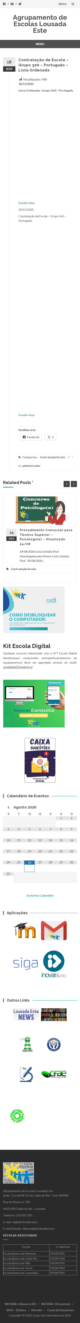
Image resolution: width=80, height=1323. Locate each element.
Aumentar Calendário (40, 895)
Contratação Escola (52, 457)
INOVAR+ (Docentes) (55, 1304)
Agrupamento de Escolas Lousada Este (40, 24)
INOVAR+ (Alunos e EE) (20, 1304)
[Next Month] (71, 807)
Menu (63, 4)
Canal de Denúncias (60, 1310)
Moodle (36, 1310)
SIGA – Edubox (16, 1310)
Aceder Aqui (26, 203)
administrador (31, 465)
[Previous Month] (8, 807)
